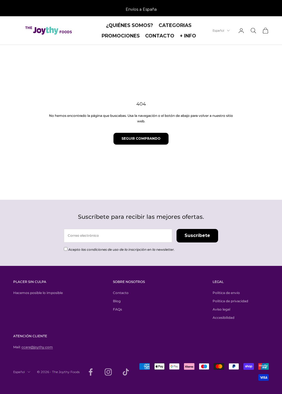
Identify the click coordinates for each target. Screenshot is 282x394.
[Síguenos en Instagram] (108, 372)
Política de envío (226, 293)
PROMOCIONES (121, 36)
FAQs (117, 309)
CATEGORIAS (175, 25)
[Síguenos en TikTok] (125, 372)
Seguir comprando (141, 138)
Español (218, 31)
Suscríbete (197, 235)
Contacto (121, 293)
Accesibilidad (223, 317)
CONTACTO (159, 36)
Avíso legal (221, 309)
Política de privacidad (230, 301)
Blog (117, 301)
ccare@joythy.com (37, 347)
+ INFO (188, 36)
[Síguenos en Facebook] (90, 372)
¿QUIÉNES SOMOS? (129, 25)
